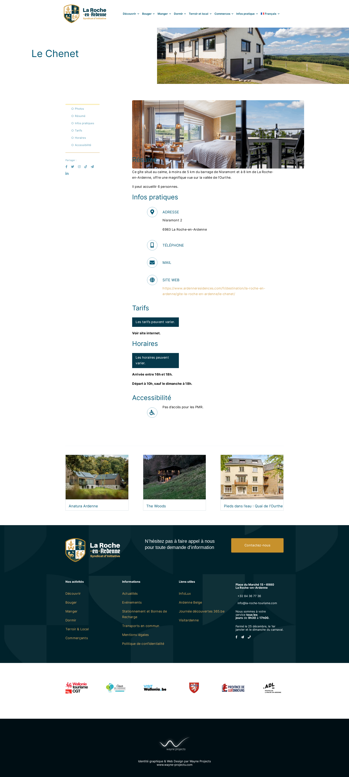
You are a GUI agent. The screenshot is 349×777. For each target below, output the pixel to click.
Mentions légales (135, 635)
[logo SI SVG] (85, 6)
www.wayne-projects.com (174, 764)
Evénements (132, 602)
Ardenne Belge (190, 602)
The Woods (156, 506)
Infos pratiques (84, 123)
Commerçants (76, 638)
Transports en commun (140, 626)
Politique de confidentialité (143, 644)
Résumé (80, 116)
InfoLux (185, 593)
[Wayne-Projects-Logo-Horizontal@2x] (174, 736)
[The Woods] (174, 457)
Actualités (130, 593)
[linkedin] (67, 173)
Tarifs (78, 130)
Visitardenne (189, 620)
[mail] (92, 166)
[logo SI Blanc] (92, 540)
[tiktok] (85, 166)
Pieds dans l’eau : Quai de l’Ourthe (253, 506)
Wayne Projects (200, 761)
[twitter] (72, 166)
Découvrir (73, 593)
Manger (71, 611)
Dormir (70, 620)
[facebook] (66, 166)
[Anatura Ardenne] (97, 457)
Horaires (80, 137)
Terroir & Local (77, 629)
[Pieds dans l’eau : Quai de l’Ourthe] (252, 457)
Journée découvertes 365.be (201, 611)
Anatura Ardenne (83, 506)
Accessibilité (83, 145)
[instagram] (79, 166)
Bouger (71, 602)
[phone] (249, 637)
